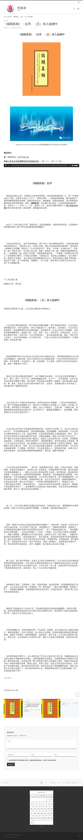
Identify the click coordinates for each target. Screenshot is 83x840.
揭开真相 (9, 16)
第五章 (26, 157)
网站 (56, 754)
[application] (41, 165)
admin (7, 27)
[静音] (72, 165)
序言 (19, 157)
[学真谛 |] (10, 8)
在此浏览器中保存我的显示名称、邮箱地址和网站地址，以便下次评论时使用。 (33, 760)
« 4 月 (41, 826)
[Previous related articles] (73, 695)
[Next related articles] (77, 695)
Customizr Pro (13, 837)
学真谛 (9, 835)
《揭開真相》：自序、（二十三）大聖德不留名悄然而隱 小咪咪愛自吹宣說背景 (32, 704)
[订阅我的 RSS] (78, 2)
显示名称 (11, 754)
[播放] (6, 165)
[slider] (76, 165)
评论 (9, 741)
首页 (5, 16)
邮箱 (32, 754)
